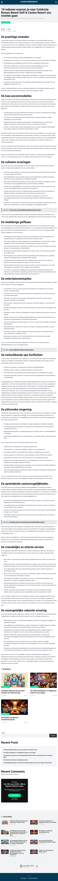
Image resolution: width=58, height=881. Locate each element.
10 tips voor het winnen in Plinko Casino (46, 851)
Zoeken (3, 733)
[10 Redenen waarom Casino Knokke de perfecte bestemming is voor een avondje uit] (5, 853)
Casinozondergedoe (29, 1)
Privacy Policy (24, 878)
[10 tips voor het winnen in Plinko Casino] (34, 853)
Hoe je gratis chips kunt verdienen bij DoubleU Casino (47, 841)
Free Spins (14, 782)
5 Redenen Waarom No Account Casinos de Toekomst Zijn (13, 692)
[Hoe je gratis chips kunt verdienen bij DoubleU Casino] (34, 843)
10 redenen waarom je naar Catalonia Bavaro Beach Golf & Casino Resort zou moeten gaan (27, 756)
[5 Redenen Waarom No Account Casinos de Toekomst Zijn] (14, 680)
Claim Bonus (14, 795)
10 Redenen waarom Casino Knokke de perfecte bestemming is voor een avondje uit (18, 852)
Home (2, 18)
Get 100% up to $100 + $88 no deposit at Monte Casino (14, 785)
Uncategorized (6, 22)
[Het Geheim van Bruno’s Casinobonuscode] (14, 707)
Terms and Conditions (32, 878)
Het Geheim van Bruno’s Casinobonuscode (9, 719)
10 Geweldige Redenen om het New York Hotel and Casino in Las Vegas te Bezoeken (27, 762)
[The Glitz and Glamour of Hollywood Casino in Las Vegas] (43, 680)
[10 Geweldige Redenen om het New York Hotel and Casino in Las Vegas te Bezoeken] (5, 843)
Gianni (9, 29)
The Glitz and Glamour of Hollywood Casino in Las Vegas (43, 692)
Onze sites (29, 875)
